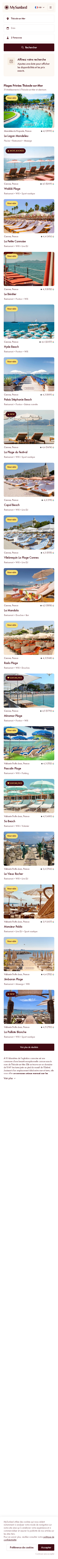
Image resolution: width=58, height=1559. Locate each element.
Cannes (7, 183)
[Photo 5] (33, 124)
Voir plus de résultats (29, 1047)
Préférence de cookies (22, 1547)
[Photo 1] (25, 124)
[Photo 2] (27, 124)
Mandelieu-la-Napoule (14, 131)
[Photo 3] (29, 124)
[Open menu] (50, 7)
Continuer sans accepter (44, 1554)
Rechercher (31, 47)
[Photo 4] (31, 124)
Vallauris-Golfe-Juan (13, 763)
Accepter (46, 1547)
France (28, 131)
